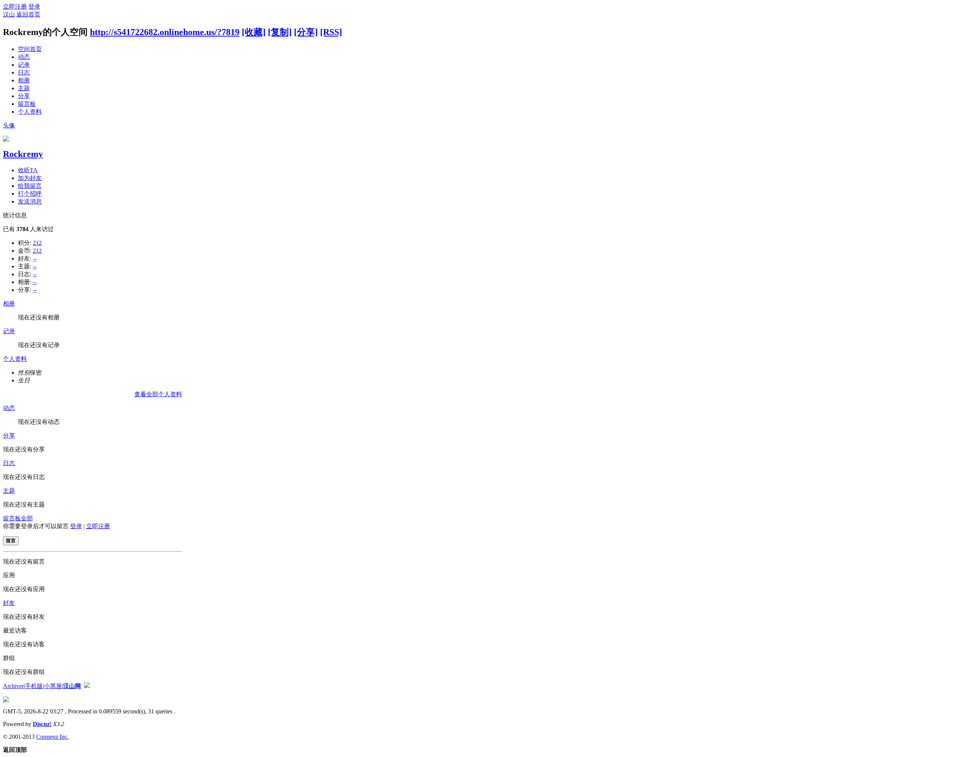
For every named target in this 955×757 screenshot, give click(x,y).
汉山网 (72, 686)
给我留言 (30, 186)
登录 (34, 6)
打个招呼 (30, 193)
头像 (9, 125)
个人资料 (30, 111)
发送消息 (30, 201)
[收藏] (254, 32)
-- (35, 258)
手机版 (34, 686)
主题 (24, 88)
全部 (27, 518)
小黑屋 (53, 686)
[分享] (306, 32)
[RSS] (331, 32)
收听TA (28, 170)
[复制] (280, 32)
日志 (24, 72)
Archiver (13, 686)
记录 (24, 64)
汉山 (9, 14)
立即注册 (15, 6)
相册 (24, 80)
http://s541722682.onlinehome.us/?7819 (164, 32)
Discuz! (42, 724)
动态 (24, 57)
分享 (24, 96)
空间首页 (30, 49)
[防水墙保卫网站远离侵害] (87, 686)
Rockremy (23, 154)
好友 (9, 603)
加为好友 (30, 178)
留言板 (27, 104)
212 (37, 243)
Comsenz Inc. (52, 737)
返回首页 (28, 14)
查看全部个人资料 (158, 394)
